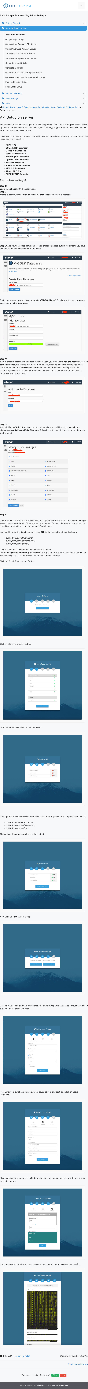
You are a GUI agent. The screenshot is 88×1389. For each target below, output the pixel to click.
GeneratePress (62, 1385)
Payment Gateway (14, 93)
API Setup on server (15, 34)
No (63, 1375)
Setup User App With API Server (20, 53)
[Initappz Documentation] (17, 5)
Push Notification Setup (16, 82)
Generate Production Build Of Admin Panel (25, 77)
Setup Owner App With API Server (21, 58)
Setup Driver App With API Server (20, 49)
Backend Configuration (16, 28)
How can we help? (21, 1356)
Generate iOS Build (14, 68)
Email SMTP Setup (13, 87)
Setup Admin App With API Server (20, 44)
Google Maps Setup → (77, 1364)
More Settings (12, 98)
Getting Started (13, 23)
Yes (55, 1375)
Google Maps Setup (14, 39)
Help (8, 103)
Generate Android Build (16, 63)
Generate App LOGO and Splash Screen (23, 72)
